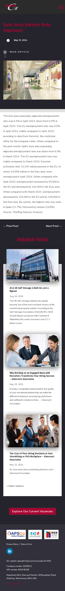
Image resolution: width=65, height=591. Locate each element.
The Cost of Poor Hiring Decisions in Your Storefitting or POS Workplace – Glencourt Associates (32, 456)
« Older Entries (15, 485)
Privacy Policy (12, 544)
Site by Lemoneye (13, 583)
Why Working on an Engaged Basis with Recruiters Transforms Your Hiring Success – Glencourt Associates (32, 376)
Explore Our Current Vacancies (32, 511)
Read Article (19, 52)
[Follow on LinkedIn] (9, 551)
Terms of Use (26, 544)
